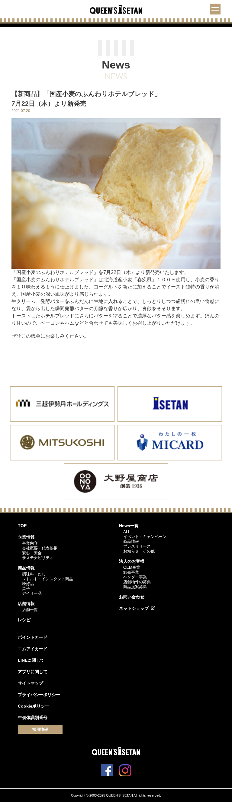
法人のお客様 (131, 561)
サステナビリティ (37, 557)
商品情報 (26, 567)
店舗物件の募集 (137, 582)
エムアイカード (32, 648)
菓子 (26, 588)
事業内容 (30, 543)
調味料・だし (34, 574)
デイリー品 (32, 593)
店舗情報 (26, 603)
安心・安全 (32, 553)
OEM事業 (131, 567)
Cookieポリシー (33, 706)
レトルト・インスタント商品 (47, 579)
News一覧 (129, 525)
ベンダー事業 (135, 577)
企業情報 (26, 537)
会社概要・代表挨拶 (39, 548)
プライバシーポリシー (39, 694)
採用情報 (40, 729)
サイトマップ (30, 683)
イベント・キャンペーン (144, 536)
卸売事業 (131, 572)
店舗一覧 (30, 609)
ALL (126, 532)
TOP (22, 525)
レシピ (24, 619)
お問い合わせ (131, 596)
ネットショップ (134, 608)
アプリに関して (32, 671)
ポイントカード (32, 637)
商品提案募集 (135, 586)
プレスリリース (137, 546)
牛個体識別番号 (32, 717)
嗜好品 (28, 583)
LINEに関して (31, 660)
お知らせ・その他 (139, 551)
